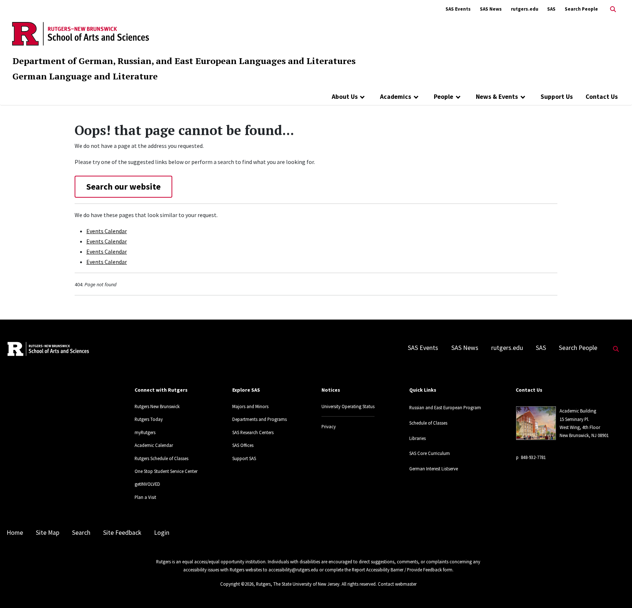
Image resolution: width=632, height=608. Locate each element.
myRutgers (145, 432)
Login (161, 533)
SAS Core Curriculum (429, 453)
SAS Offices (242, 445)
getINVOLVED (147, 484)
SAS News (491, 9)
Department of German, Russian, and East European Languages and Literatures (184, 61)
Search (81, 533)
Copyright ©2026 (236, 584)
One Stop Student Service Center (166, 471)
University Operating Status (348, 406)
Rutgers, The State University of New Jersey (297, 584)
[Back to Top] (616, 590)
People (443, 97)
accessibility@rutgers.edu (293, 569)
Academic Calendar (154, 445)
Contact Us (602, 97)
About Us (345, 97)
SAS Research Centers (253, 432)
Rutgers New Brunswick (157, 406)
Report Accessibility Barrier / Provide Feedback (397, 569)
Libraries (417, 438)
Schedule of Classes (428, 423)
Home (15, 533)
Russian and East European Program (445, 407)
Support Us (557, 97)
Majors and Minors (250, 406)
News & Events (497, 97)
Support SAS (244, 458)
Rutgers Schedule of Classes (161, 458)
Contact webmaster (397, 584)
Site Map (47, 533)
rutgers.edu (524, 9)
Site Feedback (122, 533)
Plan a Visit (145, 497)
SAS (551, 9)
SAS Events (458, 9)
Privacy (328, 426)
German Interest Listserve (433, 468)
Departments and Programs (259, 419)
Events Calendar (106, 231)
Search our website (123, 186)
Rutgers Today (149, 419)
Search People (581, 9)
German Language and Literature (85, 76)
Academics (395, 97)
